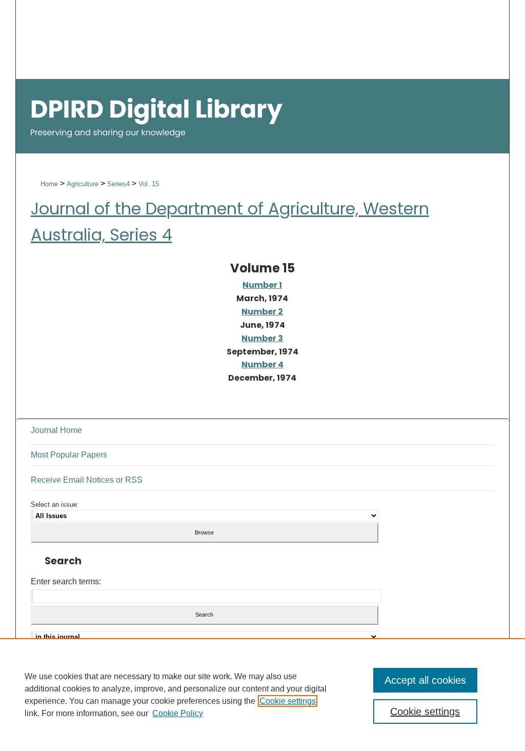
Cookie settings (287, 701)
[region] (262, 694)
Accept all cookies (425, 680)
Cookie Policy (177, 713)
